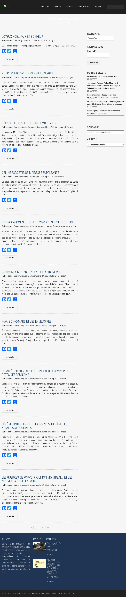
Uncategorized (21, 40)
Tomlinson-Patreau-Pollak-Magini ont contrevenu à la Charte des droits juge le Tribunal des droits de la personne (103, 85)
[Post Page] (39, 546)
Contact (98, 7)
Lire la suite (10, 59)
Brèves (69, 7)
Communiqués (20, 77)
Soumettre (93, 62)
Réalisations (83, 7)
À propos (45, 7)
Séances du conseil (37, 77)
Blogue (58, 7)
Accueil (59, 22)
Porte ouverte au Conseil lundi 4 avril (102, 76)
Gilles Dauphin (57, 177)
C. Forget (50, 40)
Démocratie (33, 276)
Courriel (91, 51)
